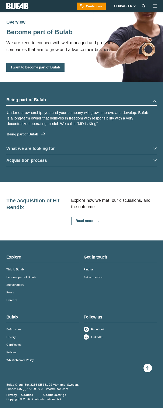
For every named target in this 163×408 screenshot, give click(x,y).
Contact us (94, 6)
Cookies (27, 395)
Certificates (13, 344)
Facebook (97, 329)
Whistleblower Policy (20, 360)
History (11, 337)
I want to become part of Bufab (35, 67)
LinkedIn (97, 337)
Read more (84, 221)
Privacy (11, 395)
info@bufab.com (57, 389)
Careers (11, 300)
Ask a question (93, 277)
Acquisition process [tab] (26, 160)
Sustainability (15, 284)
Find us (89, 269)
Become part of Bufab (21, 277)
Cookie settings (54, 395)
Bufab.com (13, 329)
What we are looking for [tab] (30, 148)
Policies (11, 352)
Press (10, 292)
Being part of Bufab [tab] (26, 99)
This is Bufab (15, 269)
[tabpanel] (81, 124)
